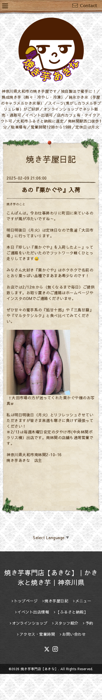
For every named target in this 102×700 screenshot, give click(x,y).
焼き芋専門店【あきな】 (39, 669)
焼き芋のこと (16, 204)
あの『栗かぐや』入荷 (51, 190)
